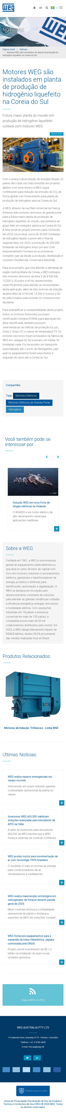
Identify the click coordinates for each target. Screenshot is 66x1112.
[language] (54, 7)
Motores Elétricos (26, 395)
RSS (37, 1104)
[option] (33, 497)
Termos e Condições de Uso (18, 1104)
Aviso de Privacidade (15, 1101)
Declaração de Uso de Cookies (44, 1101)
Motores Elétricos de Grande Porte (29, 402)
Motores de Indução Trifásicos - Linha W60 (31, 728)
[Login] (34, 7)
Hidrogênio (14, 409)
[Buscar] (46, 7)
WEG (7, 7)
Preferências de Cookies (36, 1091)
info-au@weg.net (36, 1047)
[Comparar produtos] (40, 7)
